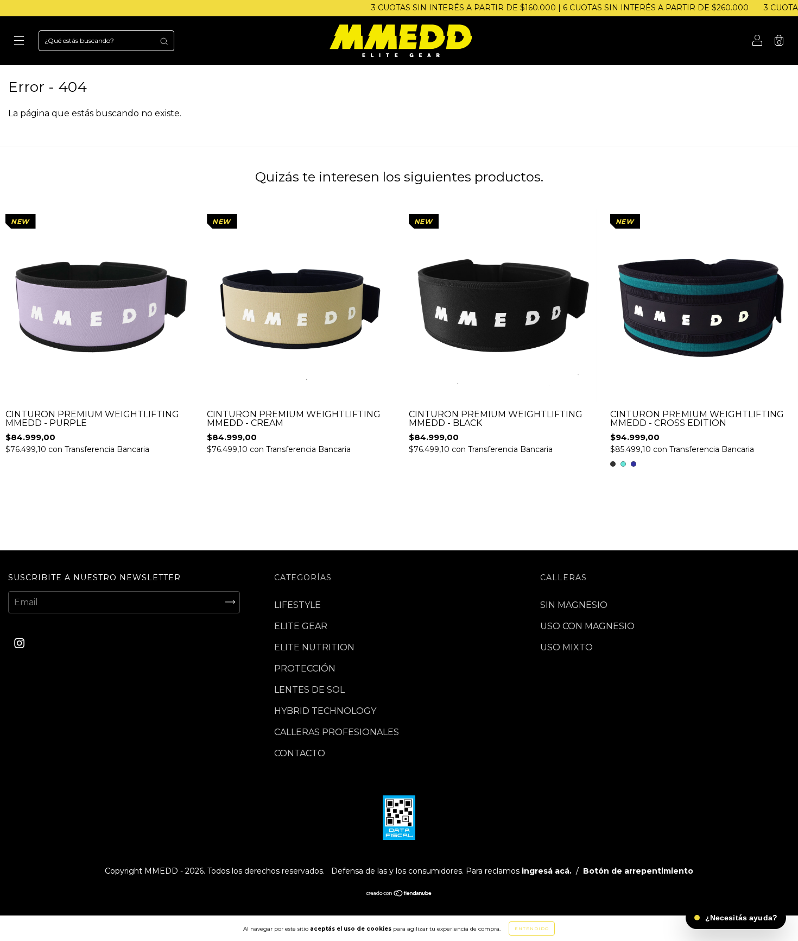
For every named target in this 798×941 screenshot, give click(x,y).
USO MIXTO (566, 647)
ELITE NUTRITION (314, 647)
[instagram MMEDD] (19, 643)
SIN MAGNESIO (573, 605)
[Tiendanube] (399, 894)
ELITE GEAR (300, 626)
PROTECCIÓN (304, 668)
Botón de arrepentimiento (638, 871)
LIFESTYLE (297, 605)
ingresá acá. (547, 871)
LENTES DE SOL (309, 690)
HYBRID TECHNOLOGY (325, 711)
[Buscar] (164, 41)
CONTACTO (299, 753)
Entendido (532, 928)
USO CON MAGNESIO (587, 626)
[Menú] (19, 41)
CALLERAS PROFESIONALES (336, 732)
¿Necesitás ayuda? (741, 917)
